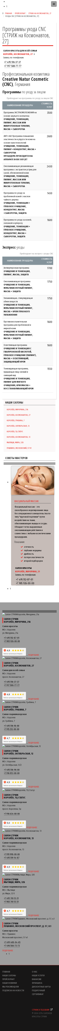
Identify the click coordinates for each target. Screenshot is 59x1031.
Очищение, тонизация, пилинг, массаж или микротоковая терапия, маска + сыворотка (17, 124)
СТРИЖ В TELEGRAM (41, 1009)
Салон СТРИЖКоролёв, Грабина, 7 (15, 708)
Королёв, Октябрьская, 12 (18, 426)
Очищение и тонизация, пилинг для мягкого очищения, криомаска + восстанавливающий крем (19, 383)
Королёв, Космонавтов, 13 (18, 437)
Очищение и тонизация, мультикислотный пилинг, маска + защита (18, 288)
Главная (8, 13)
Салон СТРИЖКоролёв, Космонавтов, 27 (19, 664)
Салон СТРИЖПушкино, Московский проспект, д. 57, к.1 (27, 925)
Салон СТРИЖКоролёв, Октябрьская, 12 (18, 752)
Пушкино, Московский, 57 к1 (19, 448)
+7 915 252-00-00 (11, 729)
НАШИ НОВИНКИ (9, 983)
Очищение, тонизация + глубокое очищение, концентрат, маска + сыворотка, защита (17, 231)
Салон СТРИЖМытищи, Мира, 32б (14, 881)
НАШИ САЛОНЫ (9, 975)
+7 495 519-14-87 (11, 857)
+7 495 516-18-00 (11, 725)
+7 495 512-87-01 (24, 579)
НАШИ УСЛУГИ (38, 975)
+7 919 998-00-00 (12, 854)
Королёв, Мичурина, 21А (17, 409)
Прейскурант (20, 13)
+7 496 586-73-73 (12, 945)
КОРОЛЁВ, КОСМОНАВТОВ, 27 (18, 54)
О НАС (34, 971)
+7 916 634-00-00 (12, 813)
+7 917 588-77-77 (12, 66)
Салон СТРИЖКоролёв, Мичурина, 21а (17, 620)
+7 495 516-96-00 (12, 769)
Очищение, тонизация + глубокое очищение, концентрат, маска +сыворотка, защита (17, 208)
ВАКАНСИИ (36, 979)
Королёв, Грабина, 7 (15, 420)
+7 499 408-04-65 (12, 942)
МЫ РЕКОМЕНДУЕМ (10, 986)
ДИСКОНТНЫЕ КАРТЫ (41, 986)
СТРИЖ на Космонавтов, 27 (39, 13)
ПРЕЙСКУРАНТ (8, 979)
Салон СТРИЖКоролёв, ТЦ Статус (14, 796)
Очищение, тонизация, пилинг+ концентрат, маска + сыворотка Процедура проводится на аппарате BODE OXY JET (20, 153)
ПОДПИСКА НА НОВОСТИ (13, 990)
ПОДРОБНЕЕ (33, 655)
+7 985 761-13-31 (11, 901)
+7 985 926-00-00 (25, 583)
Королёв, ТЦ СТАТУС (15, 431)
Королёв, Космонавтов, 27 (18, 415)
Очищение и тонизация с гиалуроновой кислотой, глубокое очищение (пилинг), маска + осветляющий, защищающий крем (20, 355)
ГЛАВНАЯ (6, 971)
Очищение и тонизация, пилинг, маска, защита (17, 273)
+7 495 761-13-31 (11, 898)
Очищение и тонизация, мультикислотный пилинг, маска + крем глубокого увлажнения (18, 309)
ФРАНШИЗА (37, 983)
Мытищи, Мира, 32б (15, 442)
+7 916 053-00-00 (12, 773)
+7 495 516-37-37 (12, 62)
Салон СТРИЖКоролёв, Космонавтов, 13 (19, 837)
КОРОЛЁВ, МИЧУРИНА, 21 (27, 571)
